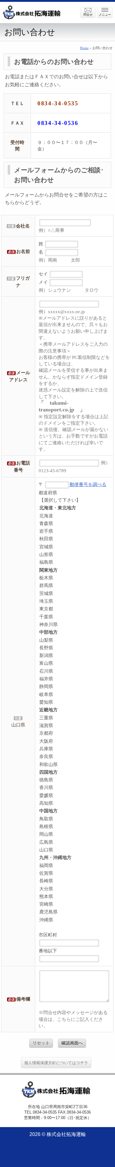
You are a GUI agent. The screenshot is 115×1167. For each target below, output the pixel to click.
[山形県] (74, 554)
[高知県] (74, 803)
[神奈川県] (74, 624)
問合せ (88, 14)
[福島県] (74, 562)
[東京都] (74, 609)
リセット (41, 1043)
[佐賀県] (74, 873)
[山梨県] (74, 640)
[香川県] (74, 788)
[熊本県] (74, 897)
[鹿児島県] (74, 912)
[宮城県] (74, 547)
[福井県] (74, 679)
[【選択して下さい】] (74, 500)
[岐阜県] (74, 694)
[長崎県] (74, 881)
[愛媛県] (74, 795)
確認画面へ (72, 1043)
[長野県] (74, 648)
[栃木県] (74, 578)
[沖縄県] (74, 920)
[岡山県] (74, 834)
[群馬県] (74, 585)
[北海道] (74, 516)
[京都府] (74, 733)
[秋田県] (74, 539)
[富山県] (74, 663)
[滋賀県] (74, 725)
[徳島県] (74, 780)
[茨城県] (74, 593)
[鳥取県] (74, 819)
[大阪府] (74, 741)
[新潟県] (74, 655)
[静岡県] (74, 686)
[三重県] (74, 718)
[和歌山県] (74, 764)
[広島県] (74, 842)
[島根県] (74, 827)
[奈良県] (74, 756)
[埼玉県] (74, 601)
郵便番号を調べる (88, 484)
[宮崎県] (74, 904)
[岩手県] (74, 531)
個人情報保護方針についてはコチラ (56, 1062)
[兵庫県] (74, 749)
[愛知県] (74, 702)
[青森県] (74, 523)
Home (84, 48)
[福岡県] (74, 865)
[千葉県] (74, 617)
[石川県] (74, 671)
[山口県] (18, 725)
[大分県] (74, 889)
